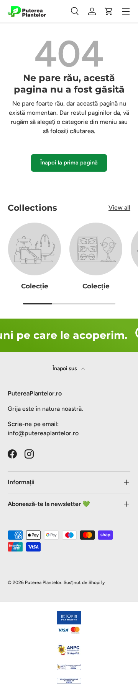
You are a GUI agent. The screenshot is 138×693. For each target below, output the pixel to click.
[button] (108, 11)
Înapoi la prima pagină (69, 162)
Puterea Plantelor (43, 582)
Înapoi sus (65, 368)
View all (119, 207)
